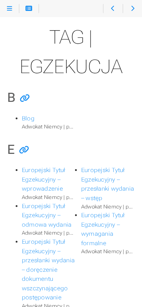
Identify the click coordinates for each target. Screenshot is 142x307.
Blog (28, 118)
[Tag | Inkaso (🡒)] (132, 8)
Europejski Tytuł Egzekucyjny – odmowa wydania (46, 215)
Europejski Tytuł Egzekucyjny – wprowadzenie (44, 179)
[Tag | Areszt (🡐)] (112, 8)
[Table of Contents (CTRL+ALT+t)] (29, 8)
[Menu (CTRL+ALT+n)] (9, 8)
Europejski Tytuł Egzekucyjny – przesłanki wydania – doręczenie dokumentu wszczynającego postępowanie (48, 269)
